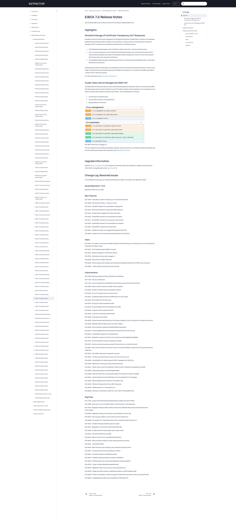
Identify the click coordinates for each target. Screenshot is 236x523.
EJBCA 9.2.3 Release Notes (42, 84)
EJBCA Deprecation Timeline (41, 405)
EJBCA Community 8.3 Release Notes (41, 125)
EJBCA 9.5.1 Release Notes (42, 51)
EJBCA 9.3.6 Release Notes (42, 69)
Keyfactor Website (146, 3)
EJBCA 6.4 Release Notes (41, 374)
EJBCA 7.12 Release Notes (41, 189)
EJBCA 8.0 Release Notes (41, 171)
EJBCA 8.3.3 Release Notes (42, 120)
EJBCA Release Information (39, 35)
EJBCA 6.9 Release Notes (41, 354)
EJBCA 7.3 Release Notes (41, 290)
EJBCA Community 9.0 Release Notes (41, 115)
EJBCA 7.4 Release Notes (41, 270)
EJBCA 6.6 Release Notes (41, 366)
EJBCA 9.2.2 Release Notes (42, 88)
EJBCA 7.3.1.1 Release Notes (42, 282)
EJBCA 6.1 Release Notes (41, 386)
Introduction (35, 11)
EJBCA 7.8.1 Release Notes (42, 227)
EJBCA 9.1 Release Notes (41, 100)
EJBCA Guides (35, 27)
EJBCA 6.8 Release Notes (41, 358)
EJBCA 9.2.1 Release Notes (42, 92)
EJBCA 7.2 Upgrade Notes (98, 165)
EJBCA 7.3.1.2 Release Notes (42, 278)
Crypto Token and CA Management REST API (194, 24)
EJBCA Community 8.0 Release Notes (41, 176)
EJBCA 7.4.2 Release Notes (42, 262)
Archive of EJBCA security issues (42, 409)
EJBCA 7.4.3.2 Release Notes (42, 254)
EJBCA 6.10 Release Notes (41, 350)
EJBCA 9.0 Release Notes (41, 110)
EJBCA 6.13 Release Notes (41, 338)
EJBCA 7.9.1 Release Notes (42, 219)
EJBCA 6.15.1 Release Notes (42, 322)
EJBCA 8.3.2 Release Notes (42, 130)
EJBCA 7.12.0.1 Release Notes (42, 185)
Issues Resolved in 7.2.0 (192, 33)
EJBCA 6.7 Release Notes (41, 362)
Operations (34, 19)
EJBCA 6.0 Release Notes (41, 390)
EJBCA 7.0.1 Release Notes (42, 306)
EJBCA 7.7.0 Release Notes (42, 234)
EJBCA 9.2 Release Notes (41, 96)
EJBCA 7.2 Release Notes (41, 298)
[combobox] (194, 3)
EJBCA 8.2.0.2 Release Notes (42, 150)
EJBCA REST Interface (123, 150)
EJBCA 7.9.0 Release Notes (42, 223)
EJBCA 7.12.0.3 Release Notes (42, 181)
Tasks (187, 39)
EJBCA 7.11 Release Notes (41, 207)
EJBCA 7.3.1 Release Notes (42, 286)
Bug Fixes (188, 45)
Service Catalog (156, 3)
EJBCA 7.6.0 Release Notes (42, 238)
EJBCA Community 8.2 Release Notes (41, 162)
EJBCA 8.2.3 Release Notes (42, 138)
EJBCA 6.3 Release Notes (41, 378)
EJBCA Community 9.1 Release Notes (40, 105)
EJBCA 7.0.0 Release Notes (42, 310)
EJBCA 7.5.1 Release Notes (42, 242)
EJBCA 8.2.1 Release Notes (42, 142)
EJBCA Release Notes (39, 39)
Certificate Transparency (109, 76)
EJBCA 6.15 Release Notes (41, 326)
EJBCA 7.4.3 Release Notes (42, 258)
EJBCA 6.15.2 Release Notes (42, 318)
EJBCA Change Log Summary (42, 398)
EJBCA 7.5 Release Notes (41, 246)
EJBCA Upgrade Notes (39, 401)
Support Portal (166, 3)
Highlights (185, 15)
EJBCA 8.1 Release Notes (41, 167)
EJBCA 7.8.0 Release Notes (42, 230)
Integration (34, 23)
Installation (34, 15)
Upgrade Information (188, 27)
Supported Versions (39, 413)
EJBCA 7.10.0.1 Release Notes (42, 215)
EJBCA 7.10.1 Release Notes (42, 211)
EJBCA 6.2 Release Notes (41, 382)
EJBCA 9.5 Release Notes (41, 55)
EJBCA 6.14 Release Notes (41, 334)
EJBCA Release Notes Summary (43, 394)
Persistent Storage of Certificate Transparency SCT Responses (192, 19)
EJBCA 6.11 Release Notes (41, 346)
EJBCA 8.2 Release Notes (41, 158)
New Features (189, 36)
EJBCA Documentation (95, 10)
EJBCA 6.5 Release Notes (41, 370)
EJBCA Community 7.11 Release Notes (41, 198)
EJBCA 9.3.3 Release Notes (42, 80)
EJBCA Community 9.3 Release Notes (41, 64)
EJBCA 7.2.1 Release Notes (42, 294)
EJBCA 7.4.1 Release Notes (42, 266)
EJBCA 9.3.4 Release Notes (42, 77)
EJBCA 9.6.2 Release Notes (42, 43)
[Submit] (183, 3)
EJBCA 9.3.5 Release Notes (42, 73)
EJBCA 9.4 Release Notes (41, 59)
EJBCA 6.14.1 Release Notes (42, 330)
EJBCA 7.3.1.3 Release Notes (42, 274)
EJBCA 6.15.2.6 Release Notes (42, 314)
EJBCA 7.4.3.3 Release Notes (42, 250)
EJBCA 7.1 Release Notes (41, 302)
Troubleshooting (36, 31)
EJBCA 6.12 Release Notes (41, 342)
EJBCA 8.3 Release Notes (41, 134)
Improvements (189, 42)
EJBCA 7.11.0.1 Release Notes (42, 203)
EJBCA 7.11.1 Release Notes (42, 193)
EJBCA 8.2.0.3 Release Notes (42, 146)
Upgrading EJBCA (112, 168)
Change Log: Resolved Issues (190, 30)
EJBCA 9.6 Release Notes (41, 47)
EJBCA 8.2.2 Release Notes (42, 154)
